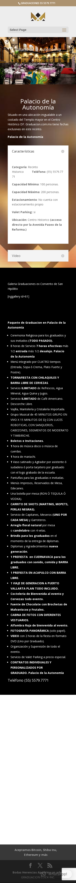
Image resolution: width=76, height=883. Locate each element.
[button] (54, 874)
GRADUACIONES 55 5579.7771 (38, 3)
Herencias (29, 872)
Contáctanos (38, 749)
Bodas (17, 872)
